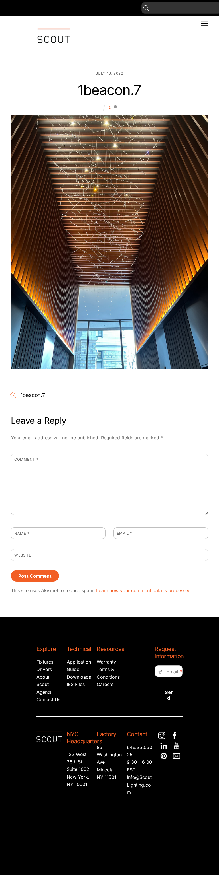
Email (124, 533)
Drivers (44, 669)
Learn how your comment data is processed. (144, 590)
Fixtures (44, 662)
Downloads (79, 677)
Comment (26, 459)
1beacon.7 (109, 89)
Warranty (106, 662)
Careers (105, 684)
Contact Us (48, 699)
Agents (43, 692)
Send (169, 695)
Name (21, 533)
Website (22, 555)
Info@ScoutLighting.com (139, 784)
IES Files (76, 684)
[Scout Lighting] (53, 48)
